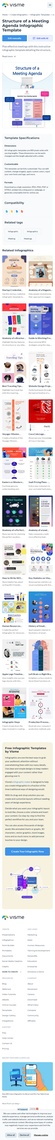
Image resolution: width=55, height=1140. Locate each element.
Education (32, 961)
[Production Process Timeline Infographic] (41, 703)
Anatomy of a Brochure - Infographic (14, 338)
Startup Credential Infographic (11, 290)
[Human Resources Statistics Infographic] (14, 607)
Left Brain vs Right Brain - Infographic (41, 674)
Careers (31, 994)
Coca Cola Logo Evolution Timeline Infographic (38, 434)
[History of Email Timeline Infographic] (41, 607)
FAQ (4, 1033)
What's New (33, 1005)
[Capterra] (23, 1109)
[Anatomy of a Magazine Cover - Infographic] (41, 271)
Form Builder (8, 945)
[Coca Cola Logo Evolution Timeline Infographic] (41, 415)
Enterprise (32, 966)
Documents (7, 956)
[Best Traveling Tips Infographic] (14, 367)
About (30, 984)
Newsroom (33, 989)
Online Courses (9, 1005)
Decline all (24, 1135)
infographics (32, 231)
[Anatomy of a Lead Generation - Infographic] (41, 511)
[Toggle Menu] (50, 5)
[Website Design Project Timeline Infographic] (41, 367)
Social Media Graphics (12, 961)
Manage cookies (41, 1135)
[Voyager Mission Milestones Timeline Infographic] (14, 415)
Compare (32, 1010)
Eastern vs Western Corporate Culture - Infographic (12, 482)
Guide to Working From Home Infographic (40, 338)
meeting (11, 238)
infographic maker (21, 781)
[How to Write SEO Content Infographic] (14, 559)
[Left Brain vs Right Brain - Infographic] (41, 655)
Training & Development (39, 950)
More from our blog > (11, 1103)
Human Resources (36, 945)
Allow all (11, 1135)
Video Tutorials (9, 994)
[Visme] (13, 5)
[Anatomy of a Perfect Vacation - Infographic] (14, 511)
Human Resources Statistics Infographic (12, 626)
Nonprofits (32, 956)
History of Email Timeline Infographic (39, 626)
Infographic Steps (11, 722)
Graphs (5, 966)
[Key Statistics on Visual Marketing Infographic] (41, 559)
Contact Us (7, 1043)
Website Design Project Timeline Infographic (40, 386)
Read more (7, 56)
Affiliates (31, 1021)
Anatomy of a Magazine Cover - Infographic (40, 290)
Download (32, 1000)
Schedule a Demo (36, 972)
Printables (7, 950)
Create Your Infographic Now (27, 851)
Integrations (7, 1021)
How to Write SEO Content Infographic (12, 578)
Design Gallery (9, 1015)
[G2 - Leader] (34, 1109)
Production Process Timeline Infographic (39, 722)
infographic (13, 231)
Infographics (8, 940)
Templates (7, 1010)
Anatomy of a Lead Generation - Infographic (38, 530)
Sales (30, 940)
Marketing (32, 935)
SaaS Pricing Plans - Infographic (38, 482)
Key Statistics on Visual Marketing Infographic (40, 578)
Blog (4, 984)
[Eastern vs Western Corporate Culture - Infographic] (14, 463)
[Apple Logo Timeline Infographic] (14, 655)
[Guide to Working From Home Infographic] (41, 319)
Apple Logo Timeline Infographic (12, 674)
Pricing (5, 1048)
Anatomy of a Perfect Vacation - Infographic (13, 530)
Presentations (8, 935)
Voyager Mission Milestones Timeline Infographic (12, 434)
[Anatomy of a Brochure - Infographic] (14, 319)
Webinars (6, 989)
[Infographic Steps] (14, 703)
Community (33, 1015)
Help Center (7, 1038)
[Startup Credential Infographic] (14, 271)
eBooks (5, 1000)
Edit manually (14, 38)
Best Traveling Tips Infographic (11, 386)
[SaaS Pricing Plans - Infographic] (41, 463)
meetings (28, 238)
